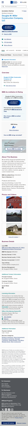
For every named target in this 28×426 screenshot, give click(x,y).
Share (24, 11)
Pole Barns (21, 340)
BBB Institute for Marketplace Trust (11, 403)
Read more (5, 66)
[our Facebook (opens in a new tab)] (9, 410)
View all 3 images (13, 237)
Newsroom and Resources (9, 397)
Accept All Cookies (8, 423)
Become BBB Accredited (14, 149)
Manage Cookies (21, 423)
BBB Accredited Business (10, 31)
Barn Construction (16, 342)
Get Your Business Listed (8, 393)
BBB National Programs (8, 406)
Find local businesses (11, 6)
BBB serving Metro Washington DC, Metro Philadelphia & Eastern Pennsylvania (13, 248)
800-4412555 (7, 317)
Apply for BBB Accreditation (9, 396)
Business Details (17, 55)
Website (6, 319)
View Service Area (11, 85)
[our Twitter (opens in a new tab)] (3, 410)
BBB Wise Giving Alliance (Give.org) (11, 405)
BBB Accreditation (7, 394)
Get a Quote (10, 50)
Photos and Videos (6, 55)
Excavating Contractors (8, 339)
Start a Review (5, 385)
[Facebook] (3, 288)
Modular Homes (6, 342)
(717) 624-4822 (8, 42)
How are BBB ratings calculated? (13, 135)
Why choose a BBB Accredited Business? (12, 116)
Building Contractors (7, 337)
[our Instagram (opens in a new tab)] (12, 410)
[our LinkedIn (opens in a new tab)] (6, 410)
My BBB (24, 2)
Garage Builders (13, 340)
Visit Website (7, 39)
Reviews (18, 50)
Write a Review (8, 45)
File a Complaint (6, 387)
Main (3, 50)
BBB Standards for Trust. (13, 110)
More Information (14, 130)
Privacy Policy (18, 417)
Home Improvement (19, 337)
